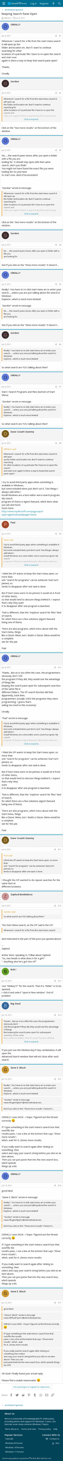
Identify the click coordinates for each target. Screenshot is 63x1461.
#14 (59, 1015)
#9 (60, 533)
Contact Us (54, 1438)
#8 (60, 443)
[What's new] (53, 3)
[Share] (56, 36)
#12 (59, 905)
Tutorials (9, 1438)
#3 (60, 150)
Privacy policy (44, 1429)
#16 (59, 1185)
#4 (60, 244)
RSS (57, 1443)
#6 (60, 344)
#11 (59, 849)
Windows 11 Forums (14, 1451)
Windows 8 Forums (14, 1443)
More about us (12, 1429)
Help (55, 1429)
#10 (59, 667)
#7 (60, 386)
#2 (60, 93)
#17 (59, 1302)
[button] (4, 3)
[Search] (59, 3)
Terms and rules (28, 1429)
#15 (59, 1079)
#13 (59, 981)
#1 (60, 35)
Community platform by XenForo (26, 1458)
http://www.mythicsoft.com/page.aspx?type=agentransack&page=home (22, 513)
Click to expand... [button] (31, 119)
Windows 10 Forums (14, 1447)
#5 (60, 284)
